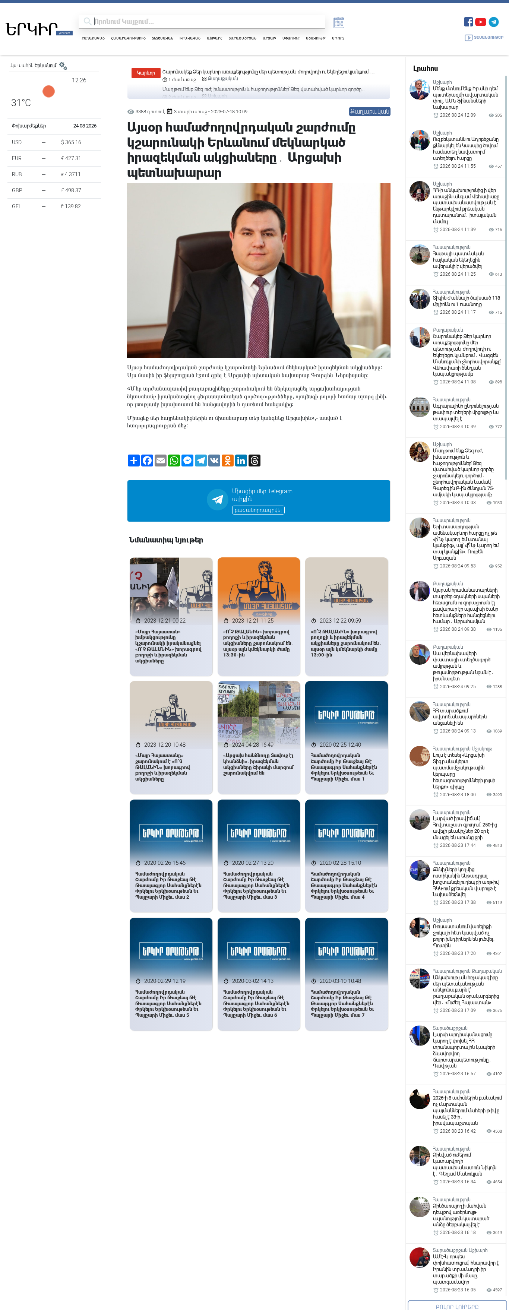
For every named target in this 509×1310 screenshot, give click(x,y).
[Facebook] (468, 21)
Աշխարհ (214, 38)
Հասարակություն (128, 38)
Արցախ (269, 38)
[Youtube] (480, 21)
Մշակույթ (316, 38)
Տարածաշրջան (242, 38)
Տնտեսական (162, 38)
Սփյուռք (291, 38)
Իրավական (190, 38)
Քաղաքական (93, 38)
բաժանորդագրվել (258, 510)
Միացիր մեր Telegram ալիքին (262, 495)
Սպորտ (338, 38)
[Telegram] (493, 21)
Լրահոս (425, 68)
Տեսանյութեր (488, 37)
